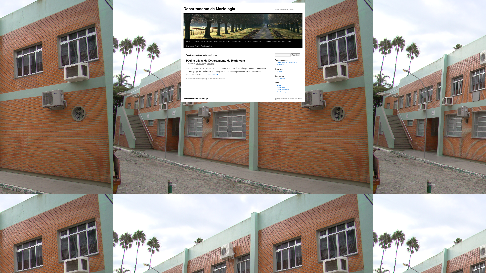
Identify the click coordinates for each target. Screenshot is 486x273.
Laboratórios (236, 41)
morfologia (210, 64)
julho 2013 (280, 71)
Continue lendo (211, 74)
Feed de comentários (283, 89)
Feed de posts (281, 87)
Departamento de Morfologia (209, 8)
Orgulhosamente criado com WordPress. (289, 99)
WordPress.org (281, 92)
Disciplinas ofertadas (222, 41)
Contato (196, 41)
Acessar (279, 85)
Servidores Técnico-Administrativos (199, 46)
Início (188, 41)
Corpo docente (206, 41)
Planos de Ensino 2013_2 (253, 41)
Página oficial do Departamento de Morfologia (215, 60)
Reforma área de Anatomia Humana (278, 41)
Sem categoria (201, 78)
